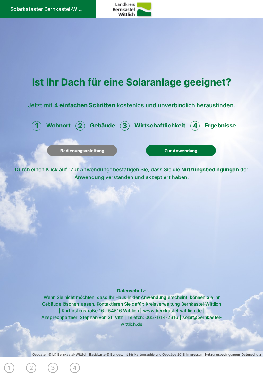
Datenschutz (131, 290)
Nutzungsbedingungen (210, 169)
